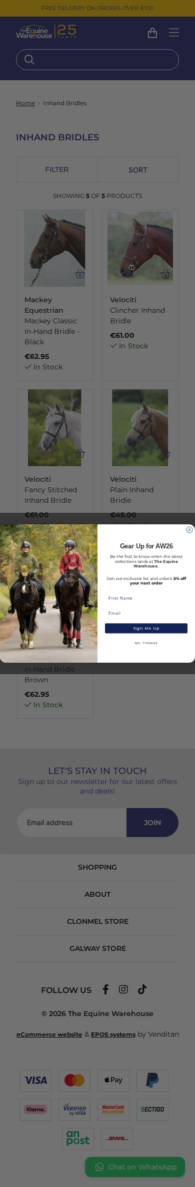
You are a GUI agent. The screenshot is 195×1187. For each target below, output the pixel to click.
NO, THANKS (146, 643)
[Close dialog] (189, 530)
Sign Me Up (146, 628)
